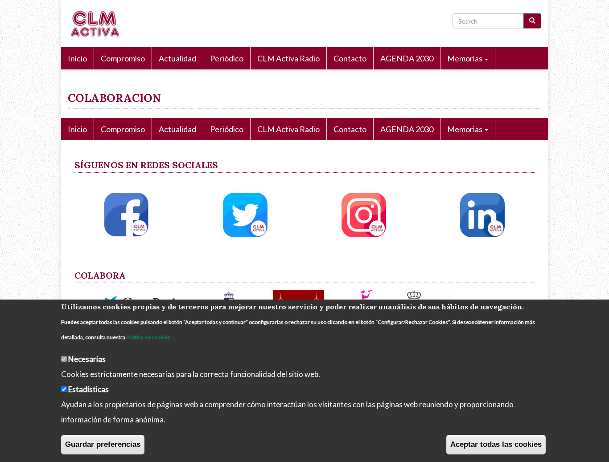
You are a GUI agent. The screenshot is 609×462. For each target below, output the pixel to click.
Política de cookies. (149, 337)
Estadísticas (88, 389)
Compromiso (123, 58)
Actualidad (177, 58)
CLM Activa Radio (288, 58)
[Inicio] (98, 24)
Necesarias (87, 359)
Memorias (465, 58)
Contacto (349, 58)
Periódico (226, 58)
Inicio (77, 58)
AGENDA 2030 (406, 58)
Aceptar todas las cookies (496, 444)
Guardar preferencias (102, 444)
